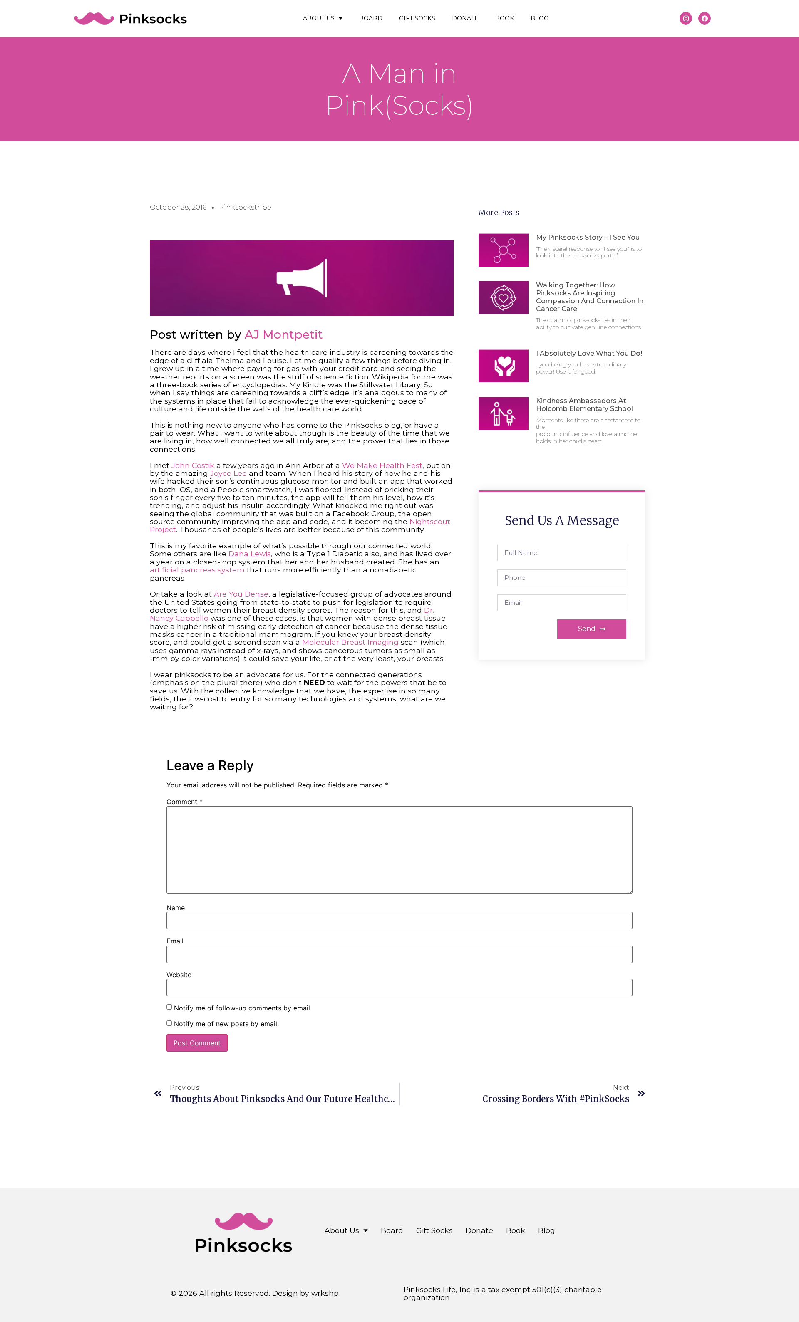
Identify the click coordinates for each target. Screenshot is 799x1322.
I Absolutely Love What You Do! (589, 353)
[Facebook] (704, 18)
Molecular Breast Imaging (350, 642)
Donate (465, 18)
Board (370, 18)
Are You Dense (241, 593)
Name (175, 907)
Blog (539, 18)
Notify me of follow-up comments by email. (243, 1008)
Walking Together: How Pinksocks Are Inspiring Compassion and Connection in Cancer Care (589, 297)
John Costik (192, 465)
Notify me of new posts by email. (226, 1023)
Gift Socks (417, 18)
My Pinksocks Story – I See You (588, 237)
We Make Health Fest (382, 465)
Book (504, 18)
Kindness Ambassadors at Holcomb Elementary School (584, 405)
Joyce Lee (228, 473)
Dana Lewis (249, 553)
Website (178, 974)
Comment (184, 801)
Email (175, 941)
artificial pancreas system (197, 569)
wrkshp (325, 1293)
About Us (319, 18)
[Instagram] (686, 18)
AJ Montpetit (284, 334)
